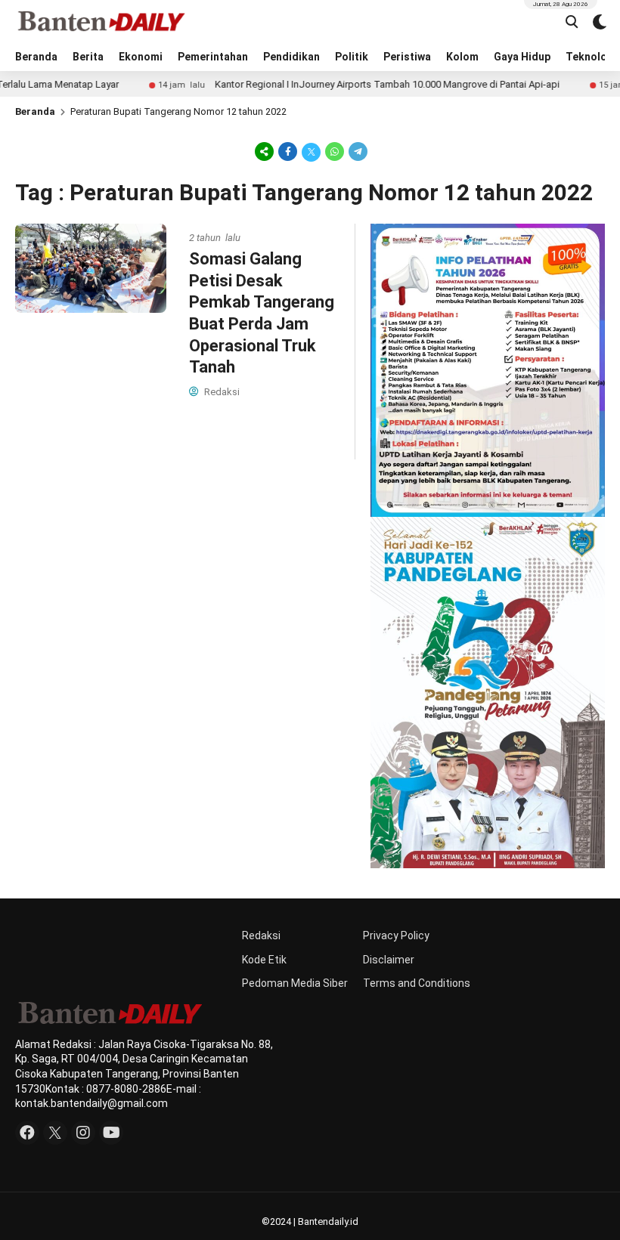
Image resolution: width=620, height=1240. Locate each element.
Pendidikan (291, 57)
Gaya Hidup (522, 57)
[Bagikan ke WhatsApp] (334, 151)
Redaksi (261, 935)
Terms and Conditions (416, 983)
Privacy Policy (396, 935)
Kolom (462, 57)
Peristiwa (407, 57)
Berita (88, 57)
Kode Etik (264, 960)
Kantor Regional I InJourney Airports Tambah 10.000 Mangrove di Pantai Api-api (356, 84)
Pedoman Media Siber (295, 983)
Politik (351, 57)
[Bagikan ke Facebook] (287, 151)
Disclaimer (388, 960)
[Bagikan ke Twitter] (311, 151)
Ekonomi (141, 57)
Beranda (36, 57)
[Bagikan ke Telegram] (356, 151)
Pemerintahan (213, 57)
